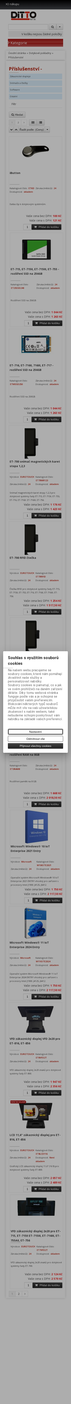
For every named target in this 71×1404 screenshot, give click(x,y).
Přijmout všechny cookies (35, 745)
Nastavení (35, 731)
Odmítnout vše (35, 738)
